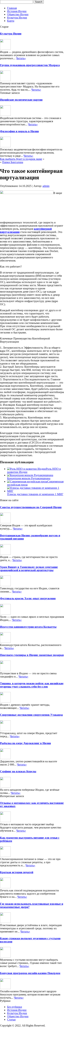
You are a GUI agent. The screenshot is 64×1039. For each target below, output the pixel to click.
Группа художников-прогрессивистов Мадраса (30, 65)
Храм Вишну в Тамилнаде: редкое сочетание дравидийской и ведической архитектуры (29, 569)
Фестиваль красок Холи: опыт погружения (28, 598)
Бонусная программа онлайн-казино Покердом (30, 973)
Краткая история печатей (16, 872)
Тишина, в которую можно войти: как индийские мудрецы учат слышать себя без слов (31, 685)
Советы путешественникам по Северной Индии (31, 507)
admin (45, 185)
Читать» (21, 58)
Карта (10, 20)
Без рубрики (14, 1006)
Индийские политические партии (21, 99)
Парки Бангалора (12, 162)
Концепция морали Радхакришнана (28, 478)
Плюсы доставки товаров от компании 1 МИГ (35, 494)
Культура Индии (17, 17)
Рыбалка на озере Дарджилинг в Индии (25, 743)
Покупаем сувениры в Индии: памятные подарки (32, 655)
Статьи (11, 1019)
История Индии (16, 11)
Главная (12, 8)
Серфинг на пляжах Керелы (18, 771)
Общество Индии (17, 14)
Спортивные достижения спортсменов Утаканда (31, 714)
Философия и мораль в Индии (19, 131)
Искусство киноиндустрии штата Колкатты (28, 626)
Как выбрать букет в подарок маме (21, 158)
